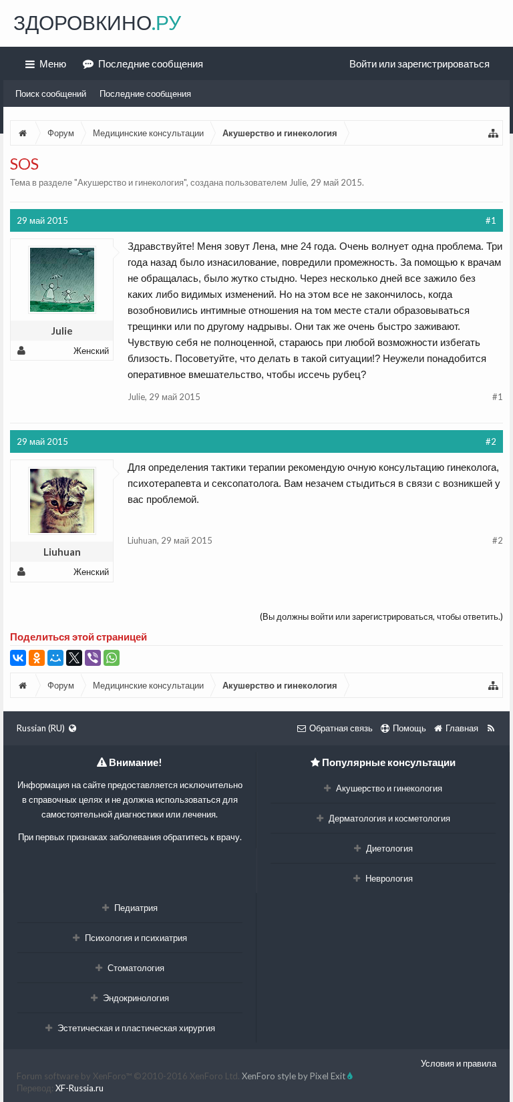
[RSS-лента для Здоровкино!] (491, 728)
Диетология (388, 848)
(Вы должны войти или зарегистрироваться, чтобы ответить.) (381, 616)
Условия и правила (458, 1063)
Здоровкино (97, 22)
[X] (74, 658)
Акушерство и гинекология (130, 182)
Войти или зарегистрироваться (419, 63)
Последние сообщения (145, 93)
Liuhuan (62, 552)
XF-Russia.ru (79, 1088)
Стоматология (135, 967)
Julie (298, 182)
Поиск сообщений (50, 93)
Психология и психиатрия (135, 937)
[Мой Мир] (55, 658)
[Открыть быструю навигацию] (493, 133)
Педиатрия (135, 907)
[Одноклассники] (37, 658)
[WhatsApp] (112, 658)
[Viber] (93, 658)
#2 (491, 441)
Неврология (388, 878)
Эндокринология (135, 997)
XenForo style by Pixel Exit (294, 1076)
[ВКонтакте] (18, 658)
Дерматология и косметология (388, 818)
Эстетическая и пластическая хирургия (135, 1028)
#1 (491, 220)
